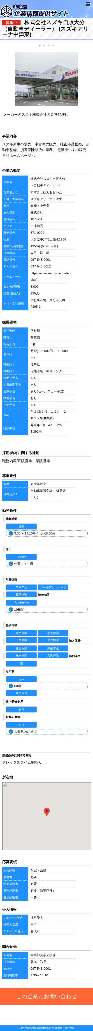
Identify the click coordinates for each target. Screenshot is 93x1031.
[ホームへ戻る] (35, 17)
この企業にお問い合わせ (46, 996)
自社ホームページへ (18, 156)
